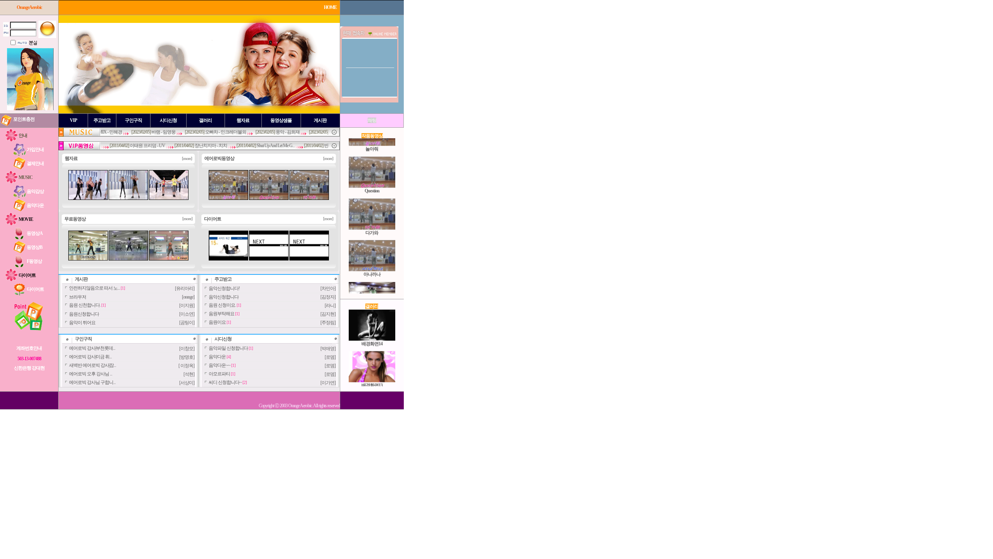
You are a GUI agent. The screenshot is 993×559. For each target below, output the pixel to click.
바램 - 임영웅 (148, 132)
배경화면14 (372, 334)
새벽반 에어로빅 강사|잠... (92, 365)
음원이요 (217, 322)
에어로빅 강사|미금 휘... (90, 356)
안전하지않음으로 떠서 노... (94, 288)
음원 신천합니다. (84, 305)
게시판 (81, 279)
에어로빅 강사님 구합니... (92, 382)
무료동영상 (75, 219)
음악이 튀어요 (82, 322)
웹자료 (71, 158)
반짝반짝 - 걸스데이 (327, 145)
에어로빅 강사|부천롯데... (92, 348)
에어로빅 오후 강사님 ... (90, 374)
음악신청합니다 (224, 297)
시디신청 (223, 339)
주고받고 (223, 279)
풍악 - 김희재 (272, 132)
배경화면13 (372, 375)
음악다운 (217, 356)
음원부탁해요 (221, 313)
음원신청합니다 (84, 314)
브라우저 (77, 297)
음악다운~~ (219, 365)
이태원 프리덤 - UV (132, 145)
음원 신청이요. (222, 305)
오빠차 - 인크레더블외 (210, 132)
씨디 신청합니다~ (225, 382)
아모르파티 (219, 374)
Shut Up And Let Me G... (260, 145)
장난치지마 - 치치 (195, 145)
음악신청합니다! (224, 288)
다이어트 (212, 219)
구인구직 (83, 339)
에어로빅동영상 (219, 158)
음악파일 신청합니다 (228, 348)
